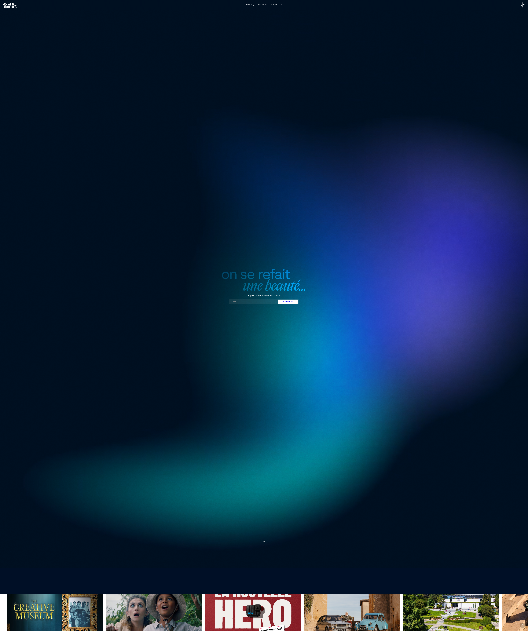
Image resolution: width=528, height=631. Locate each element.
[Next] (522, 625)
